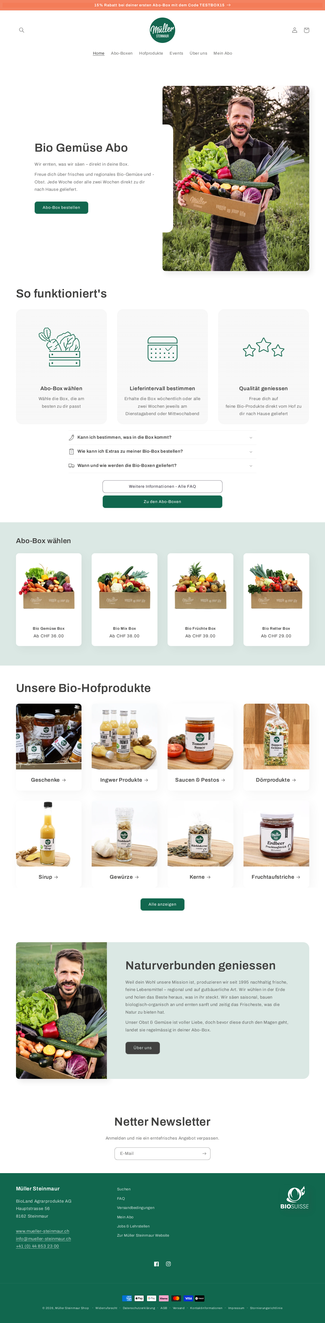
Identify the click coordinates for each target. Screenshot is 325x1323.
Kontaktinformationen (206, 1308)
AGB (163, 1308)
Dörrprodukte (273, 780)
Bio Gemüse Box (49, 628)
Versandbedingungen (135, 1208)
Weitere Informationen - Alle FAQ (162, 486)
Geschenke (45, 780)
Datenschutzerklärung (139, 1308)
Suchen (124, 1189)
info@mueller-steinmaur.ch (43, 1238)
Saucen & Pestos (197, 780)
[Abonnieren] (204, 1153)
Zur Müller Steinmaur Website (143, 1235)
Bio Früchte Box (200, 628)
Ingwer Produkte (121, 780)
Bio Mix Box (124, 628)
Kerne (197, 877)
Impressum (236, 1308)
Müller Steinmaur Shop (72, 1308)
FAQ (121, 1198)
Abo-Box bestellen (61, 207)
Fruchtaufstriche (273, 877)
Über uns (143, 1048)
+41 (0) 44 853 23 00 (37, 1246)
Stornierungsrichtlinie (266, 1308)
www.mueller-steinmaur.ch (42, 1231)
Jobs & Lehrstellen (133, 1226)
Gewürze (121, 877)
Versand (179, 1308)
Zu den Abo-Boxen (163, 501)
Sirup (45, 877)
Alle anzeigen (163, 904)
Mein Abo (125, 1217)
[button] (22, 30)
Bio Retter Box (276, 628)
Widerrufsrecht (106, 1308)
